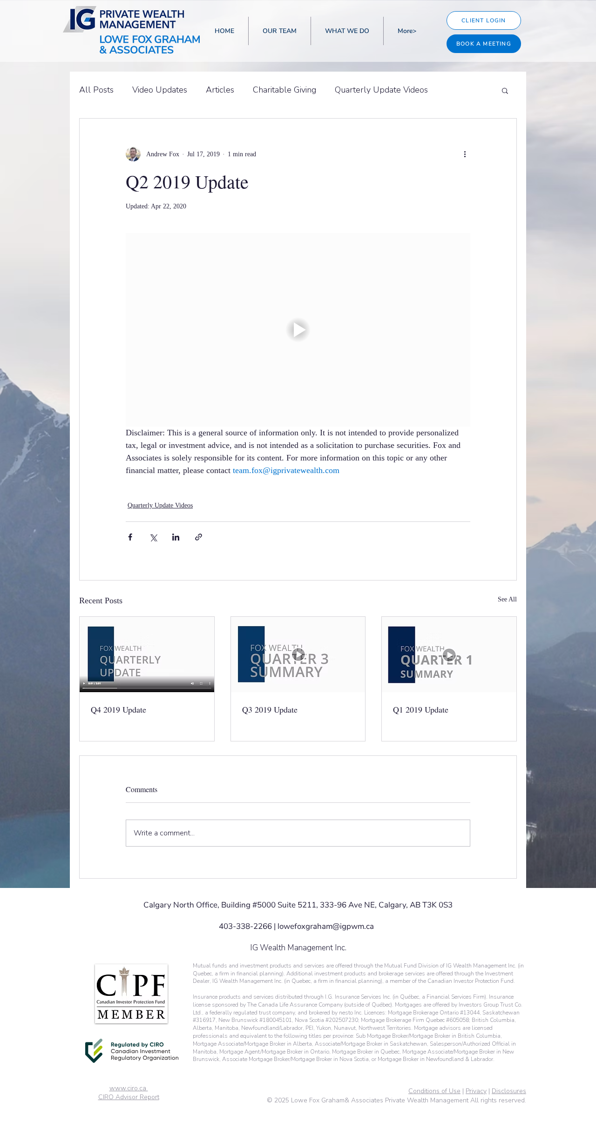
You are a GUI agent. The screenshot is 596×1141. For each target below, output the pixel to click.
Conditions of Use (434, 1091)
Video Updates (159, 89)
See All (507, 599)
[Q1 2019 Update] (449, 654)
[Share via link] (198, 537)
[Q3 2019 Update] (298, 654)
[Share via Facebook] (130, 537)
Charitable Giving (284, 89)
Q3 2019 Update (270, 709)
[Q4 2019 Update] (147, 654)
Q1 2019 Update (420, 709)
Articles (220, 89)
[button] (505, 90)
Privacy (476, 1091)
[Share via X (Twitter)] (153, 537)
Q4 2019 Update (118, 709)
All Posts (96, 89)
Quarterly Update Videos (381, 89)
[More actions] (464, 154)
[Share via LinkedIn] (175, 537)
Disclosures (509, 1091)
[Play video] (298, 330)
